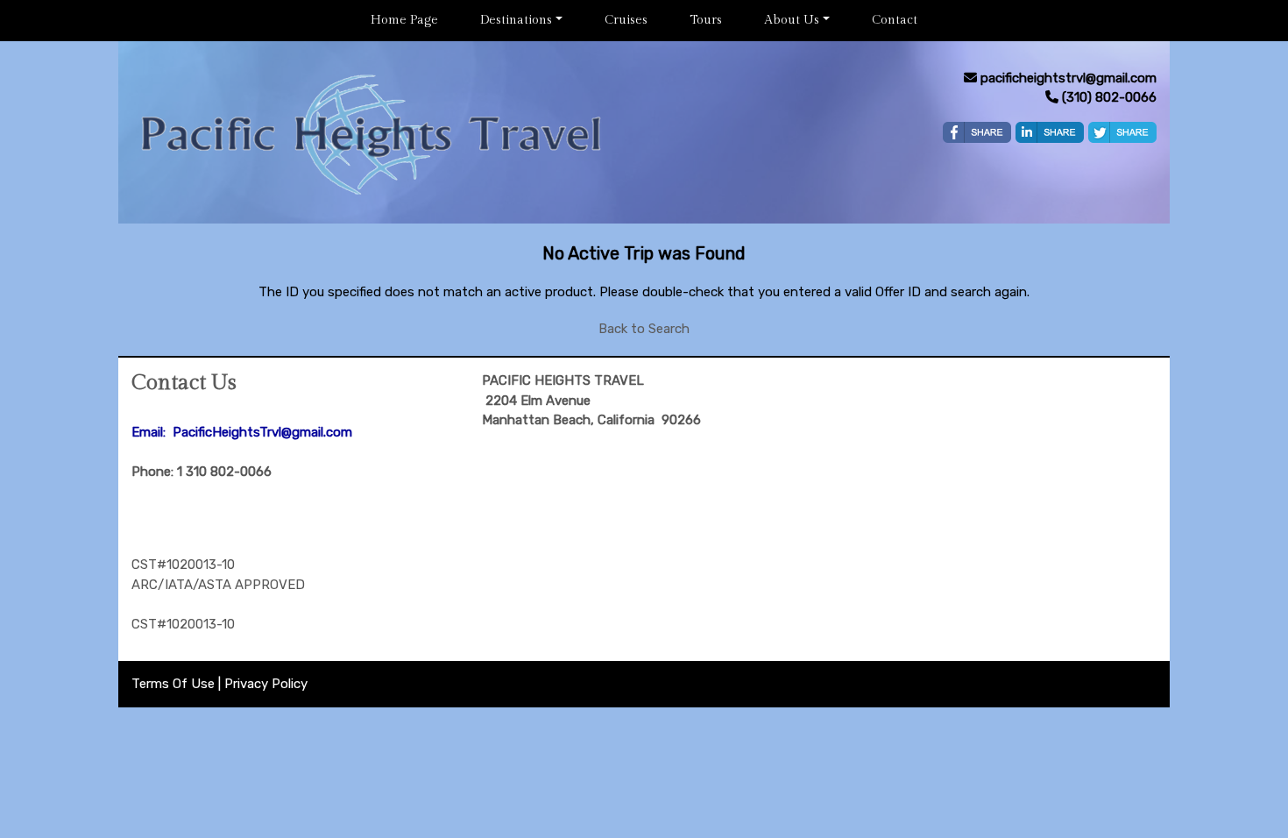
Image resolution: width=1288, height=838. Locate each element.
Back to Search (644, 329)
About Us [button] (791, 20)
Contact (894, 20)
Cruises (626, 20)
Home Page (404, 20)
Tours (706, 20)
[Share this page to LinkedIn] (1050, 132)
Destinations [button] (516, 20)
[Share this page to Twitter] (1122, 132)
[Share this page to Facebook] (977, 132)
